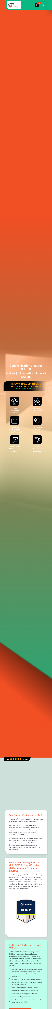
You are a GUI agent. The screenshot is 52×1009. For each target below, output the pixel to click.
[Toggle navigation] (43, 5)
